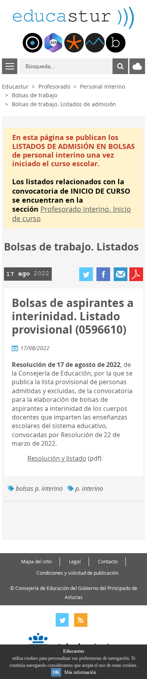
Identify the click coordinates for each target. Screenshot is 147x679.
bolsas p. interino (39, 488)
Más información (80, 672)
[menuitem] (32, 43)
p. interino (89, 488)
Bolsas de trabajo (34, 95)
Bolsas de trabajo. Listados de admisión (64, 104)
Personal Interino (102, 86)
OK (56, 672)
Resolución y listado (56, 458)
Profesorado (54, 86)
